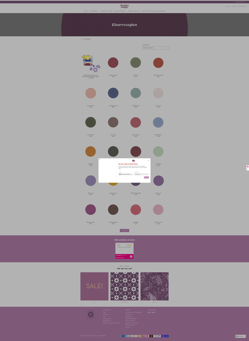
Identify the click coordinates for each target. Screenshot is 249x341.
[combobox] (124, 174)
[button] (148, 160)
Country (120, 172)
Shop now (146, 177)
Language (136, 172)
